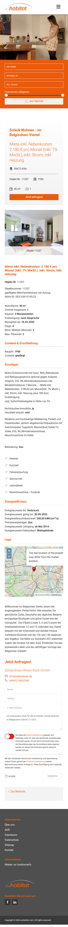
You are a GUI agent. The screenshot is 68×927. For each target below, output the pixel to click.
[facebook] (7, 902)
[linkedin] (15, 902)
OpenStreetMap (44, 595)
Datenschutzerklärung (35, 761)
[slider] (6, 95)
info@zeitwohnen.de (20, 676)
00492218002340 (19, 680)
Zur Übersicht (17, 791)
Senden (52, 776)
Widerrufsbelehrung (34, 735)
